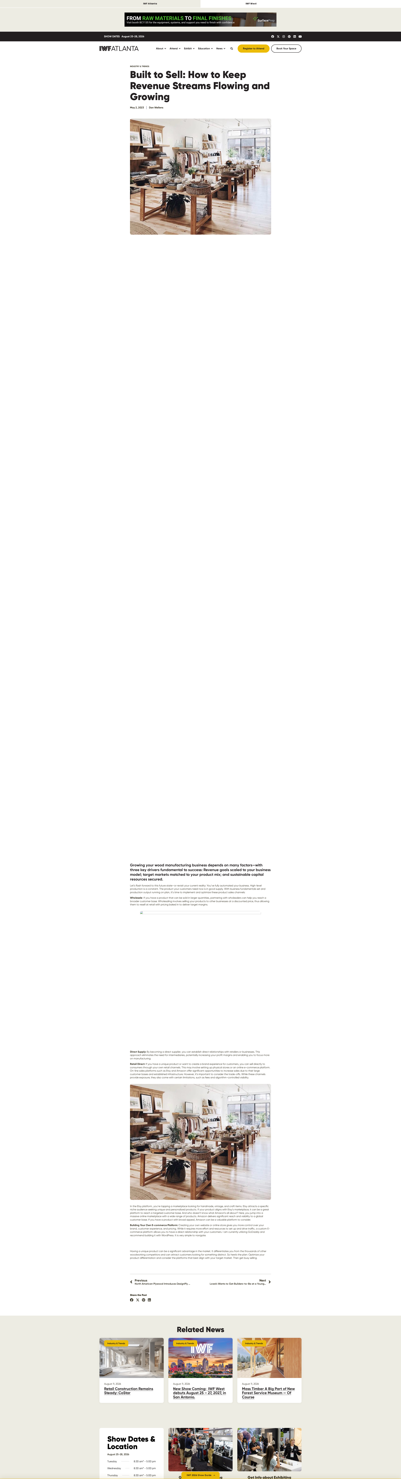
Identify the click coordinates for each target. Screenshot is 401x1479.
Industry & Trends (139, 66)
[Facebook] (272, 36)
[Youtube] (300, 36)
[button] (132, 1300)
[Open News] (224, 48)
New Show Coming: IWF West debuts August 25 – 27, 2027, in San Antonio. (199, 1392)
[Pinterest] (289, 36)
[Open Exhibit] (194, 48)
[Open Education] (212, 48)
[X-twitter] (278, 36)
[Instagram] (283, 36)
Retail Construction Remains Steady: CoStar (128, 1390)
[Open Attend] (179, 48)
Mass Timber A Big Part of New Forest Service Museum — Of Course (268, 1392)
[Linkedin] (294, 36)
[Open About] (165, 48)
